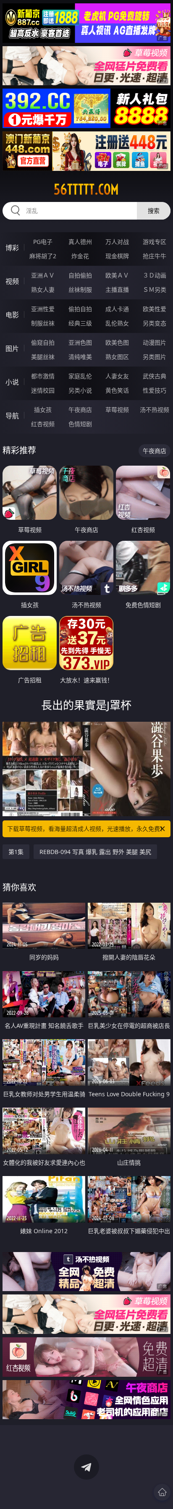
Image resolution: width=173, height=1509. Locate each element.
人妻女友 (117, 376)
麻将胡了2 (42, 256)
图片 (12, 348)
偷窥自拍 (43, 342)
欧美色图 (117, 342)
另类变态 (154, 323)
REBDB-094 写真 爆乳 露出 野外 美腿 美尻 (95, 852)
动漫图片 (154, 342)
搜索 (154, 211)
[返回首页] (162, 1492)
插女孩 (43, 410)
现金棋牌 (117, 256)
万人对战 (117, 242)
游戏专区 (154, 242)
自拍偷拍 (80, 275)
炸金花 (80, 256)
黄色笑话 (117, 390)
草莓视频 (117, 410)
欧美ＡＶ (117, 275)
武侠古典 (154, 376)
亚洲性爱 (43, 309)
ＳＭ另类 (154, 289)
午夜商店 (80, 410)
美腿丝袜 (43, 357)
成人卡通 (117, 309)
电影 (12, 315)
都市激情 (43, 376)
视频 (12, 281)
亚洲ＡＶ (43, 275)
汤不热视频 (154, 410)
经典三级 (80, 323)
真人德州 (80, 242)
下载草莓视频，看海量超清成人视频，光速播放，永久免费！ (86, 829)
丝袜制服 (80, 289)
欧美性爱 (154, 309)
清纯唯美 (80, 357)
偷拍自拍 (80, 309)
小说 (12, 382)
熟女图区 (117, 357)
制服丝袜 (43, 323)
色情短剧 (80, 424)
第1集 (16, 852)
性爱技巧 (154, 390)
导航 (12, 415)
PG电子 (42, 242)
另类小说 (80, 390)
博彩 (12, 247)
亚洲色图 (80, 342)
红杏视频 (43, 424)
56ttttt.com (86, 189)
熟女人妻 (43, 289)
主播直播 (117, 289)
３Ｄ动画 (154, 275)
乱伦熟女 (117, 323)
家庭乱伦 (80, 376)
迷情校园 (43, 390)
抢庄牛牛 (154, 256)
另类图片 (154, 357)
